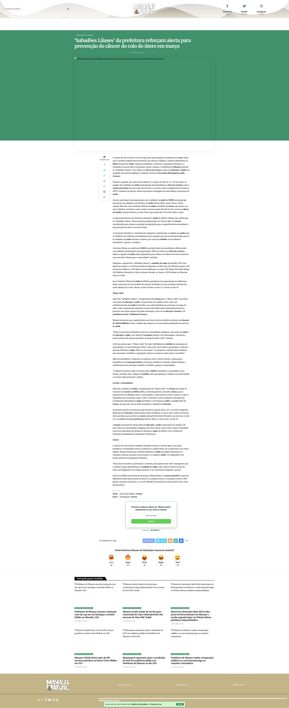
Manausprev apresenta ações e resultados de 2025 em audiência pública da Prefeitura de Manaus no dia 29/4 (144, 660)
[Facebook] (227, 8)
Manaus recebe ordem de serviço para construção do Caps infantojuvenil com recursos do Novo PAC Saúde (143, 614)
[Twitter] (244, 8)
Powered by (145, 530)
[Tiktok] (57, 699)
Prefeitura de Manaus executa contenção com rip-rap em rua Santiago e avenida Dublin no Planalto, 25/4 (95, 614)
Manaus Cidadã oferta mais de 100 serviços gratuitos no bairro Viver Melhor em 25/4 (96, 660)
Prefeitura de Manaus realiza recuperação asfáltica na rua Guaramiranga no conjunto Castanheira (192, 660)
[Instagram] (261, 8)
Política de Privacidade (139, 704)
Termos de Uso (156, 704)
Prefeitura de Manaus (84, 35)
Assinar (151, 521)
